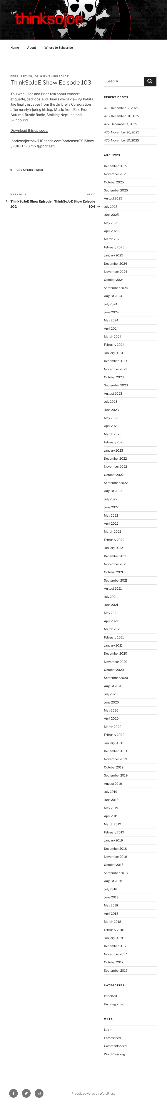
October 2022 (114, 475)
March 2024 (112, 336)
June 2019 (111, 799)
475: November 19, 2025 (121, 140)
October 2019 (114, 767)
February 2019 (114, 832)
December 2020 (115, 653)
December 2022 (115, 458)
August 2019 (113, 783)
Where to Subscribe (58, 47)
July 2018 (110, 889)
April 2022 (111, 523)
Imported (110, 996)
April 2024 (111, 328)
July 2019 (110, 791)
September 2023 (116, 385)
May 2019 (111, 808)
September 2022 (116, 483)
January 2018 (113, 938)
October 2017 (113, 962)
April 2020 (111, 718)
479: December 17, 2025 (121, 108)
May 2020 (111, 710)
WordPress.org (114, 1054)
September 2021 (115, 580)
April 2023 (111, 426)
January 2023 (113, 450)
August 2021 (113, 588)
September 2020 (116, 678)
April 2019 (111, 816)
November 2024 (115, 271)
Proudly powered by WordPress (93, 1093)
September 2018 (116, 873)
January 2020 (113, 743)
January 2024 (113, 353)
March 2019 (112, 824)
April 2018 (111, 913)
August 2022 (113, 491)
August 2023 (113, 393)
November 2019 (115, 759)
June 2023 (111, 410)
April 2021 (111, 621)
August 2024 (113, 296)
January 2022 (113, 548)
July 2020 (111, 694)
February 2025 (114, 247)
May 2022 (111, 515)
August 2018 (113, 881)
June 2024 (111, 312)
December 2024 (115, 263)
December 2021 (115, 556)
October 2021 (113, 572)
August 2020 (113, 686)
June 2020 (111, 702)
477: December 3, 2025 (120, 124)
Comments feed (115, 1046)
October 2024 (114, 279)
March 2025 (112, 239)
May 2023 (111, 418)
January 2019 (113, 840)
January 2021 (113, 645)
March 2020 (113, 726)
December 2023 (115, 361)
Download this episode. (29, 130)
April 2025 (111, 231)
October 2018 (114, 864)
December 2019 (115, 751)
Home (14, 47)
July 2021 (110, 597)
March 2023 (112, 434)
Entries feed (112, 1038)
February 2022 (114, 540)
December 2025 (115, 166)
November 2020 (115, 661)
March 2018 (112, 921)
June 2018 (111, 897)
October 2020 (114, 670)
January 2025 (113, 255)
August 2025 (113, 198)
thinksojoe (58, 76)
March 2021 (112, 629)
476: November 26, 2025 (121, 132)
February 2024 (114, 344)
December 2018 (115, 848)
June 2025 (111, 214)
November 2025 (115, 174)
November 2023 (115, 369)
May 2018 (111, 905)
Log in (108, 1029)
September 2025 (116, 190)
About (31, 47)
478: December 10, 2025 (121, 116)
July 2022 (110, 499)
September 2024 (116, 288)
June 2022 (111, 507)
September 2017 (115, 970)
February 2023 (114, 442)
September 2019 (116, 775)
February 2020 (114, 735)
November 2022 (115, 466)
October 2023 (114, 377)
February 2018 (114, 930)
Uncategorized (30, 169)
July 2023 (110, 401)
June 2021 (111, 605)
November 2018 (115, 856)
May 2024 (111, 320)
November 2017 (115, 954)
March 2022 (112, 531)
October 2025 (114, 182)
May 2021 (111, 613)
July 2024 (110, 304)
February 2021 (114, 637)
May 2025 (111, 223)
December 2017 (115, 946)
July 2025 (110, 206)
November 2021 (115, 564)
